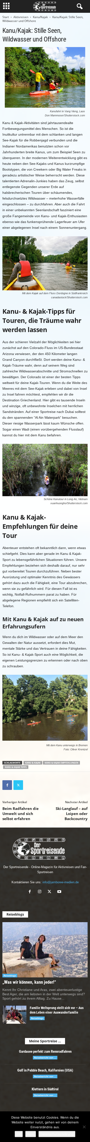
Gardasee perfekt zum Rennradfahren (45, 1051)
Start (5, 17)
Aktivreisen (20, 17)
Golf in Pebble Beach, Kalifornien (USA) (45, 1070)
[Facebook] (7, 785)
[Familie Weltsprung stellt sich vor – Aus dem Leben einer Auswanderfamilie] (14, 1015)
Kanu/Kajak (40, 17)
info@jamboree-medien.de (60, 882)
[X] (18, 785)
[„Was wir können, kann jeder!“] (45, 949)
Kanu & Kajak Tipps (16, 767)
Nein (30, 1134)
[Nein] (84, 1126)
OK (19, 1134)
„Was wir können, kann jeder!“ (29, 982)
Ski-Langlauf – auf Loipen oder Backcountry (72, 813)
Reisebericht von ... (45, 1057)
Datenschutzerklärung (56, 1134)
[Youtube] (59, 892)
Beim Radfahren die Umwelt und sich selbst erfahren (20, 813)
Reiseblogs (10, 975)
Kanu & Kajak (33, 762)
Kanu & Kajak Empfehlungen (61, 762)
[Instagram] (41, 892)
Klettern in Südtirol (45, 1089)
